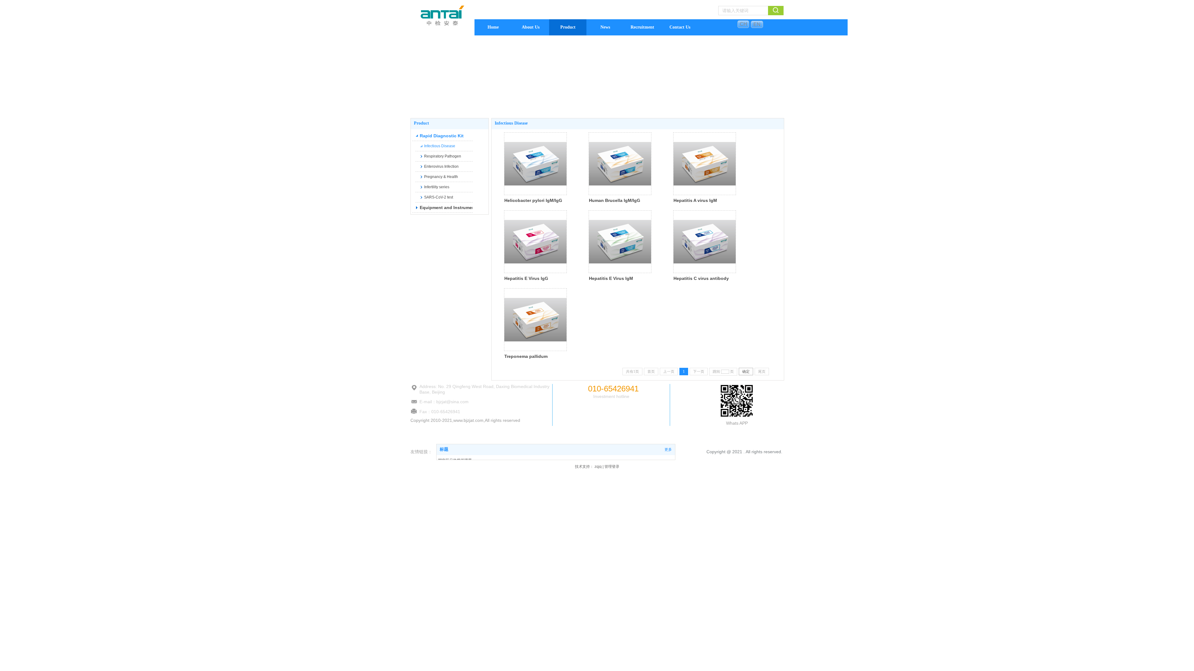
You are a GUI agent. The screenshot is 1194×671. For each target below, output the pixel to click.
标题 (444, 449)
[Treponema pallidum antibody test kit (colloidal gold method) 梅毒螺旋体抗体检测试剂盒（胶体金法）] (535, 319)
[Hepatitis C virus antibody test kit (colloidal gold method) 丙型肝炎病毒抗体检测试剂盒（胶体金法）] (704, 241)
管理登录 (611, 466)
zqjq (598, 466)
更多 (668, 449)
